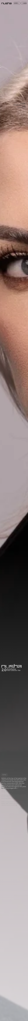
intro (16, 3)
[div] (6, 3)
